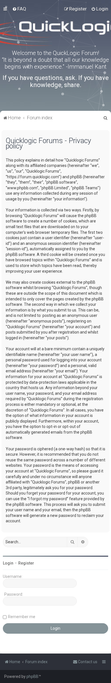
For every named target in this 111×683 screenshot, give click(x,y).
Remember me (21, 616)
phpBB (32, 676)
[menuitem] (19, 9)
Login (8, 563)
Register (26, 563)
